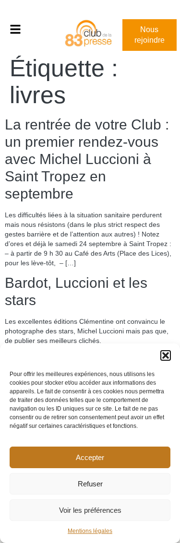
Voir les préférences (90, 510)
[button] (165, 355)
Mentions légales (90, 531)
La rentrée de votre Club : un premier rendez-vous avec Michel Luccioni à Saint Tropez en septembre (87, 159)
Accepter (90, 457)
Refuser (90, 484)
